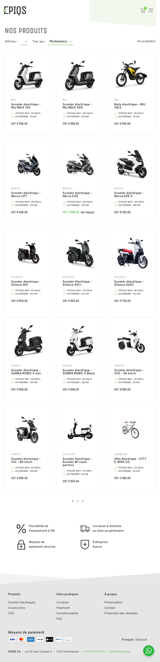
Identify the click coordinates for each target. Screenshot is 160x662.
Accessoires (16, 608)
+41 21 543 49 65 (94, 652)
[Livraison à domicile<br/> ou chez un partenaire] (85, 529)
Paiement (63, 608)
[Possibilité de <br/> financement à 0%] (21, 529)
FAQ (59, 619)
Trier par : (39, 41)
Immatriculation (67, 613)
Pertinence (58, 41)
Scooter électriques (22, 603)
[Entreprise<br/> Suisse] (85, 545)
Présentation (113, 603)
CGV (11, 613)
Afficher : (11, 41)
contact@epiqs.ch (120, 652)
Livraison (62, 603)
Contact (109, 608)
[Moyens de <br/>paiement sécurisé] (21, 545)
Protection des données (121, 613)
